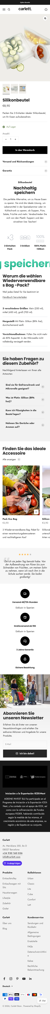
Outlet (5, 908)
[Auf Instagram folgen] (11, 978)
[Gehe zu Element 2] (14, 89)
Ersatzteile (32, 941)
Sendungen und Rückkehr (35, 925)
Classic (31, 883)
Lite (29, 889)
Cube (30, 894)
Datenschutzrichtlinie (37, 953)
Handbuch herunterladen (15, 297)
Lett (29, 905)
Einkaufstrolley (9, 878)
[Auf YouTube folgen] (24, 978)
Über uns (7, 923)
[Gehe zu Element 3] (22, 89)
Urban (30, 878)
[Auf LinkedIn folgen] (30, 978)
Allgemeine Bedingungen (34, 934)
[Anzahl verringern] (6, 139)
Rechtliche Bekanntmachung (36, 968)
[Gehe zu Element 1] (6, 89)
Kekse (30, 961)
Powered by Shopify (32, 1006)
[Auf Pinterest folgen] (17, 978)
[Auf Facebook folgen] (4, 978)
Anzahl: (6, 133)
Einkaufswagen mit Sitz (12, 885)
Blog (5, 928)
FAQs (30, 946)
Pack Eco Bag (10, 519)
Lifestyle (6, 898)
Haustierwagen (10, 892)
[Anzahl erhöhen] (15, 139)
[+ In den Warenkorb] (36, 512)
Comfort (32, 899)
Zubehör (7, 903)
